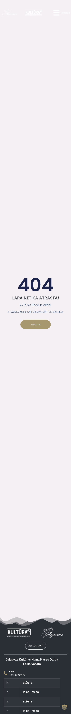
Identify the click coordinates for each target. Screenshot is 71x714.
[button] (64, 707)
